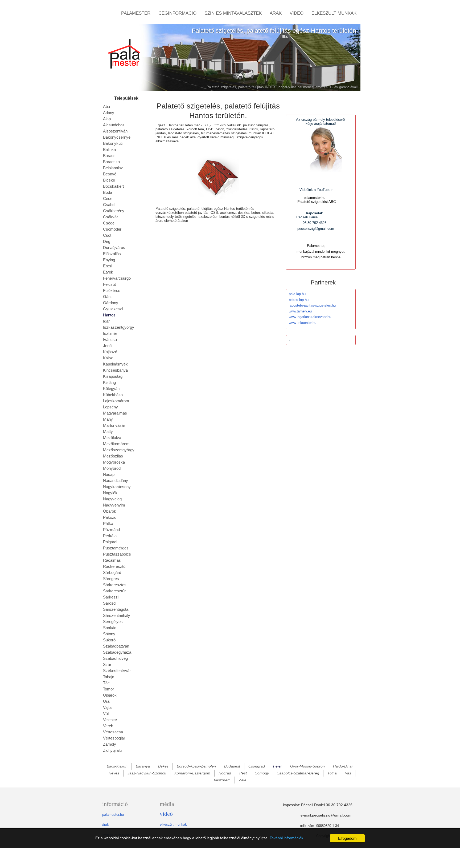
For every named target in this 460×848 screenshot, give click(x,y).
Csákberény (113, 210)
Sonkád (109, 627)
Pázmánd (111, 529)
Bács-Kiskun (117, 766)
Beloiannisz (113, 168)
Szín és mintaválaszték (233, 13)
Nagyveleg (112, 499)
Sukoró (109, 640)
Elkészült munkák (333, 13)
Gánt (107, 296)
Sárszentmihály (116, 615)
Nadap (108, 474)
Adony (108, 112)
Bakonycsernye (116, 137)
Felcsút (109, 284)
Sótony (109, 634)
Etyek (108, 272)
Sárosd (109, 603)
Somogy (262, 773)
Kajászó (110, 351)
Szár (107, 664)
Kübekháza (113, 394)
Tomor (108, 689)
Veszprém (222, 780)
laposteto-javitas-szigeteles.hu (312, 305)
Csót (107, 235)
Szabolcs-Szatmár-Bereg (298, 773)
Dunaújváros (114, 247)
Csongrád (256, 766)
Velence (110, 719)
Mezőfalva (112, 437)
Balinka (109, 149)
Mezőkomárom (116, 443)
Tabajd (108, 676)
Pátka (108, 523)
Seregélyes (113, 621)
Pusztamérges (116, 548)
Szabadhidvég (115, 658)
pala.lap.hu (297, 294)
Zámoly (109, 744)
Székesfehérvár (117, 670)
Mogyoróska (114, 462)
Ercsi (107, 266)
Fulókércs (111, 290)
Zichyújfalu (112, 750)
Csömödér (112, 229)
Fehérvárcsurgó (117, 278)
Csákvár (110, 217)
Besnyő (109, 174)
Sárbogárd (112, 572)
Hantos (109, 315)
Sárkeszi (110, 597)
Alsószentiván (115, 131)
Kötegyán (111, 388)
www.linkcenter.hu (302, 323)
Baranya (143, 766)
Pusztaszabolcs (117, 554)
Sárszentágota (115, 609)
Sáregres (111, 578)
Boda (107, 192)
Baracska (111, 161)
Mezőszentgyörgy (118, 450)
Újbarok (110, 695)
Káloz (108, 358)
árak (105, 825)
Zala (242, 780)
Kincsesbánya (115, 370)
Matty (108, 431)
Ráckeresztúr (115, 566)
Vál (106, 713)
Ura (106, 701)
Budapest (232, 766)
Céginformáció (177, 13)
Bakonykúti (112, 143)
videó (166, 813)
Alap (107, 118)
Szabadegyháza (117, 652)
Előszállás (112, 253)
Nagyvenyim (114, 505)
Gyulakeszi (113, 309)
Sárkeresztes (114, 584)
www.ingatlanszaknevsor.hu (310, 317)
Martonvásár (114, 425)
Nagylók (110, 493)
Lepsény (110, 407)
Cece (107, 198)
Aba (106, 106)
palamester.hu (113, 815)
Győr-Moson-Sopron (307, 766)
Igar (106, 321)
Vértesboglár (114, 738)
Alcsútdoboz (114, 125)
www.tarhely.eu (300, 311)
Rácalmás (112, 560)
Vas (348, 773)
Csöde (108, 223)
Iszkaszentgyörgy (118, 327)
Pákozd (109, 517)
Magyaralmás (115, 413)
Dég (106, 241)
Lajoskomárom (116, 401)
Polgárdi (110, 542)
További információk (286, 838)
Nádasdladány (115, 480)
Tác (106, 683)
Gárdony (110, 302)
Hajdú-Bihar (343, 766)
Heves (114, 773)
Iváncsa (110, 339)
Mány (108, 419)
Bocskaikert (113, 186)
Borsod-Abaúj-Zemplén (196, 766)
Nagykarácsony (117, 486)
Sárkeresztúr (114, 591)
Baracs (109, 155)
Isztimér (110, 333)
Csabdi (109, 204)
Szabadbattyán (116, 646)
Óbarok (109, 511)
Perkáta (110, 535)
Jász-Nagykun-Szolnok (147, 773)
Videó (296, 13)
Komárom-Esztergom (192, 773)
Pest (243, 773)
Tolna (332, 773)
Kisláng (109, 382)
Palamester (135, 13)
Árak (276, 13)
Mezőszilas (113, 456)
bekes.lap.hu (299, 300)
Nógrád (225, 773)
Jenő (107, 345)
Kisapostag (112, 376)
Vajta (107, 707)
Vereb (108, 726)
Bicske (109, 180)
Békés (163, 766)
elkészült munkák (173, 824)
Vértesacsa (113, 732)
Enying (109, 260)
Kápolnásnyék (115, 364)
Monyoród (112, 468)
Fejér (277, 766)
